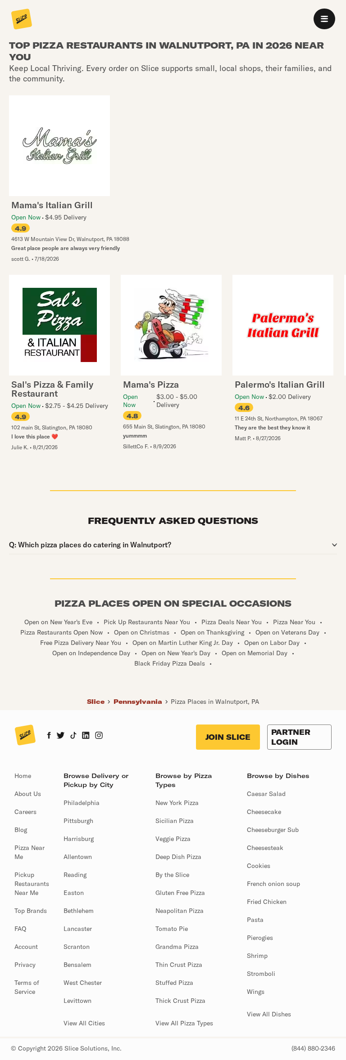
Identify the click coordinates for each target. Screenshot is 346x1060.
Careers (25, 812)
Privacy (25, 965)
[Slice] (21, 20)
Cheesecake (264, 812)
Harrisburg (79, 839)
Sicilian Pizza (174, 821)
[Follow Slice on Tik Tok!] (73, 736)
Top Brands (30, 911)
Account (26, 947)
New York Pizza (177, 803)
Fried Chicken (267, 902)
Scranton (77, 947)
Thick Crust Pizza (180, 1001)
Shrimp (257, 956)
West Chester (83, 983)
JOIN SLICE (227, 737)
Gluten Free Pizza (180, 893)
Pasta (255, 920)
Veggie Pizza (173, 839)
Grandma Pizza (177, 947)
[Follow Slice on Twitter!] (60, 736)
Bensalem (77, 965)
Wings (255, 992)
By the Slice (172, 875)
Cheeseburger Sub (273, 830)
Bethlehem (79, 911)
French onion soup (273, 884)
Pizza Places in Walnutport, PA (215, 702)
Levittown (77, 1001)
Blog (20, 830)
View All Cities (84, 1023)
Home (22, 776)
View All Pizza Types (184, 1023)
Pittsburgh (78, 821)
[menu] (324, 19)
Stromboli (261, 974)
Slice (96, 702)
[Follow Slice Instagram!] (99, 736)
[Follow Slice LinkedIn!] (86, 736)
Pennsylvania (138, 702)
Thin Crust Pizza (178, 965)
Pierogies (260, 938)
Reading (75, 875)
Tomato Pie (171, 929)
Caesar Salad (266, 794)
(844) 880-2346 (313, 1048)
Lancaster (78, 929)
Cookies (258, 866)
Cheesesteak (265, 848)
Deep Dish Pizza (178, 857)
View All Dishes (269, 1014)
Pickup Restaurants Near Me (31, 884)
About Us (27, 794)
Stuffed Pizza (174, 983)
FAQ (20, 929)
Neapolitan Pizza (179, 911)
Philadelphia (82, 803)
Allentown (78, 857)
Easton (74, 893)
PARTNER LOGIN (290, 737)
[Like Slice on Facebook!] (49, 736)
